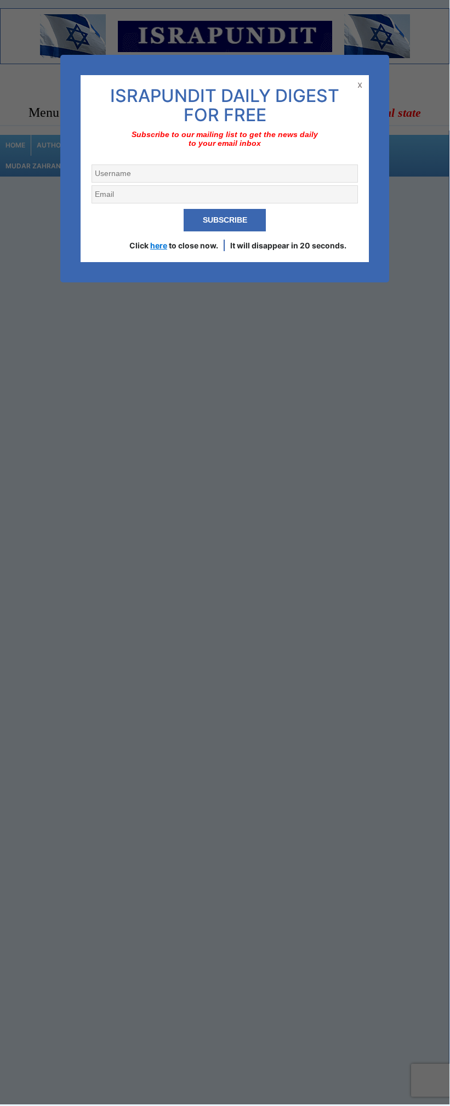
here (158, 245)
